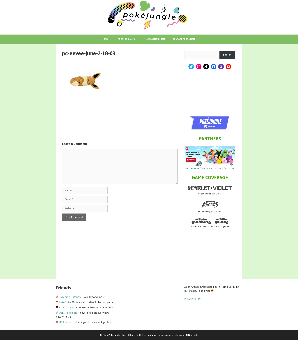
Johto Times (66, 307)
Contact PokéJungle (184, 39)
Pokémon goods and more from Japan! (209, 168)
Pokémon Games (126, 39)
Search (227, 54)
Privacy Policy (192, 298)
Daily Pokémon (68, 312)
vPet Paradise (67, 322)
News (105, 39)
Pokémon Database (70, 297)
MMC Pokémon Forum (155, 39)
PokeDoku (65, 302)
